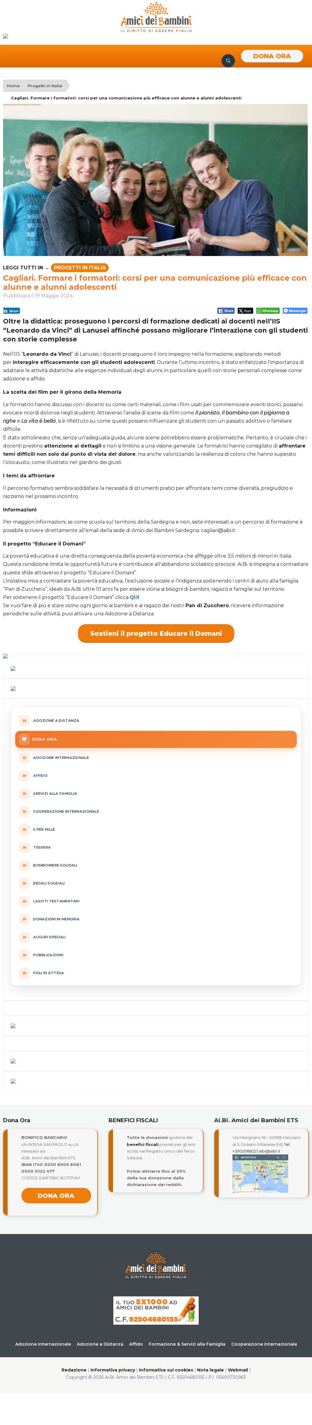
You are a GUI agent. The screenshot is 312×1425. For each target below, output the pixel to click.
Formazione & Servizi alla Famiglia (187, 1344)
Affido (136, 1344)
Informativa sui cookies (166, 1370)
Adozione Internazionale (43, 1344)
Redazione (74, 1370)
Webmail (238, 1370)
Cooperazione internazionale (264, 1344)
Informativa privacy (112, 1370)
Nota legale (210, 1370)
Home (13, 85)
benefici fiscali (142, 1144)
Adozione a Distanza (100, 1344)
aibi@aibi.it (269, 1151)
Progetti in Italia (45, 85)
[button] (8, 56)
